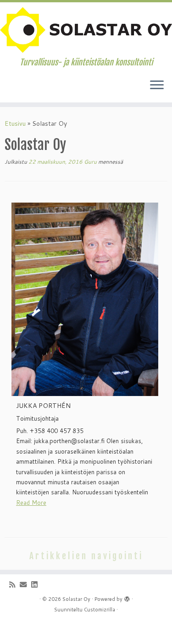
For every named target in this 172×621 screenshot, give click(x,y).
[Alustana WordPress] (127, 597)
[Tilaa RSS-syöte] (14, 584)
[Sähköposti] (25, 584)
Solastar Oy (76, 599)
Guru (90, 162)
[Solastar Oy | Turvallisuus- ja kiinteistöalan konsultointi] (86, 30)
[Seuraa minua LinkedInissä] (36, 584)
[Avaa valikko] (157, 86)
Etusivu (15, 123)
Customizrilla (99, 609)
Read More (31, 502)
